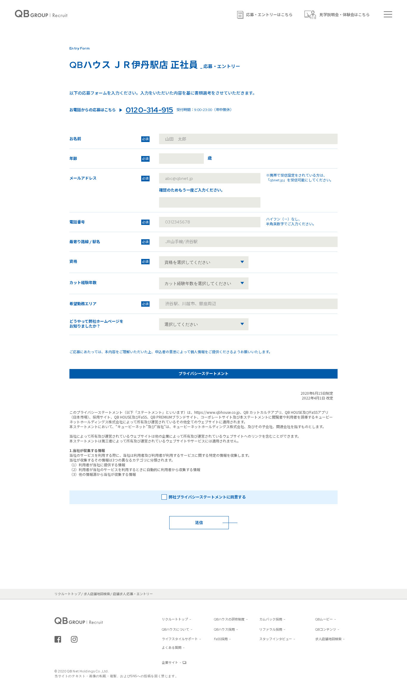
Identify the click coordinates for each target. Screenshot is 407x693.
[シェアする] (58, 639)
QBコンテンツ (325, 629)
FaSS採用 (221, 639)
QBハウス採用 (224, 629)
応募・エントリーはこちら (269, 14)
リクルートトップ (175, 619)
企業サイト (170, 662)
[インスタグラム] (74, 639)
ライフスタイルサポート (180, 639)
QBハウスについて (175, 629)
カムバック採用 (270, 619)
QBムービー (324, 619)
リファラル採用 (270, 629)
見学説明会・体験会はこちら (344, 14)
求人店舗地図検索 (328, 639)
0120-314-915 (149, 110)
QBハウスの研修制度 (229, 619)
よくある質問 (171, 648)
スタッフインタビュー (275, 639)
